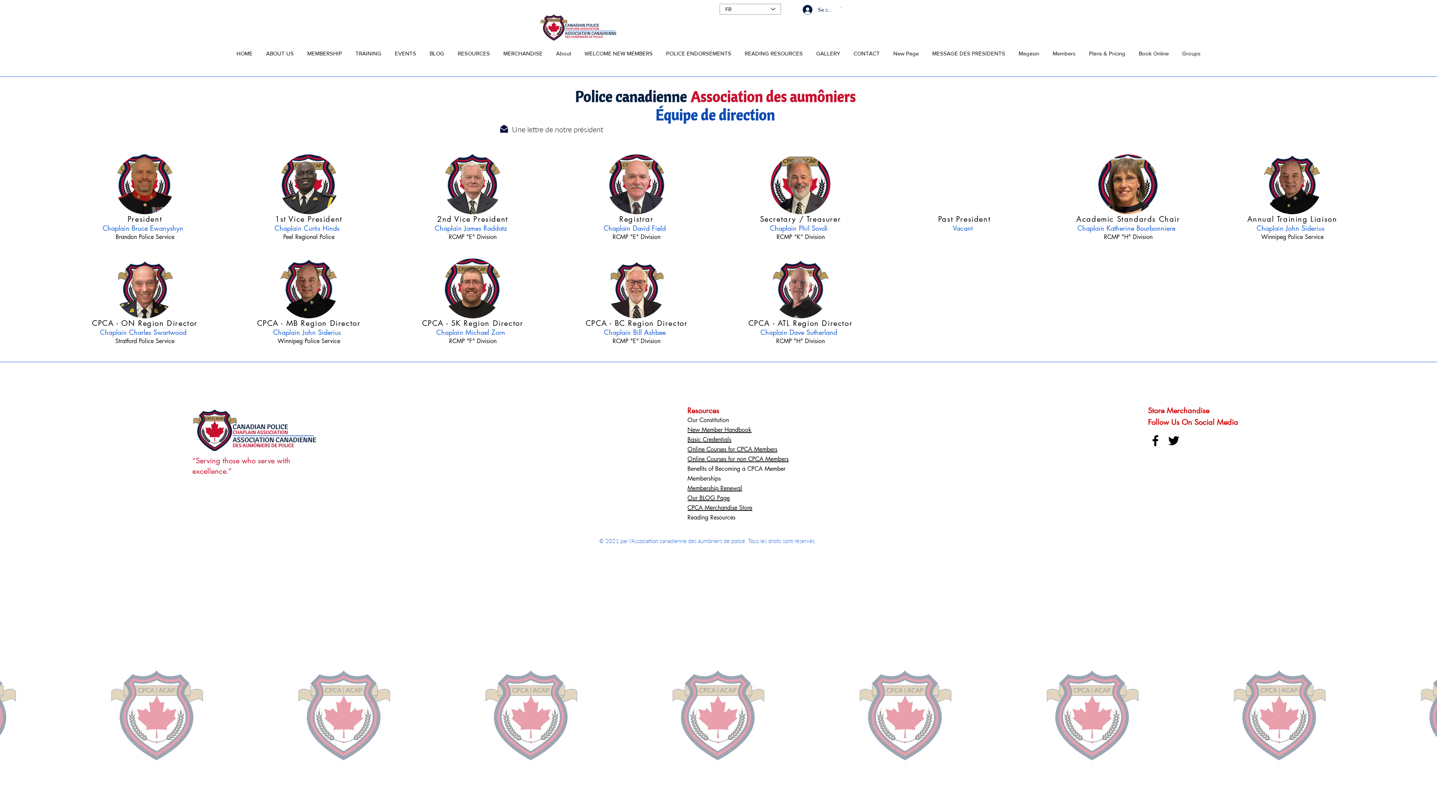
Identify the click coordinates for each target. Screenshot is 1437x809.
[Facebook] (1155, 440)
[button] (279, 50)
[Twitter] (1173, 440)
